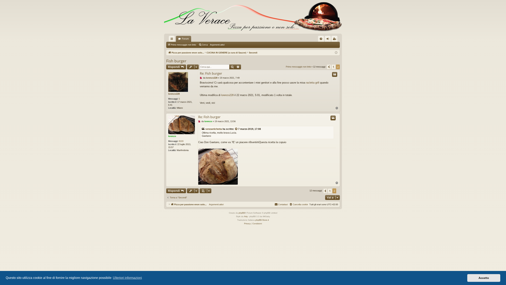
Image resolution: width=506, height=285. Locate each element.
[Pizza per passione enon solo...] (253, 17)
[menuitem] (321, 39)
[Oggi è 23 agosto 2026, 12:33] (336, 52)
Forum (185, 38)
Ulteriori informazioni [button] (127, 277)
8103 (181, 141)
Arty (246, 216)
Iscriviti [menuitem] (335, 39)
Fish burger (176, 61)
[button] (329, 67)
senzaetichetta (213, 129)
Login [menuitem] (328, 39)
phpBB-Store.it (262, 220)
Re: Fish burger (211, 73)
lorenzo (172, 136)
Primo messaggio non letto (183, 45)
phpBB (242, 213)
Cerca (205, 45)
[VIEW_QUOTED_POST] (236, 129)
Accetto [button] (484, 277)
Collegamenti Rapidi (172, 39)
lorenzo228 (174, 94)
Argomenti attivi (217, 45)
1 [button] (333, 67)
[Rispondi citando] (334, 74)
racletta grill (312, 82)
